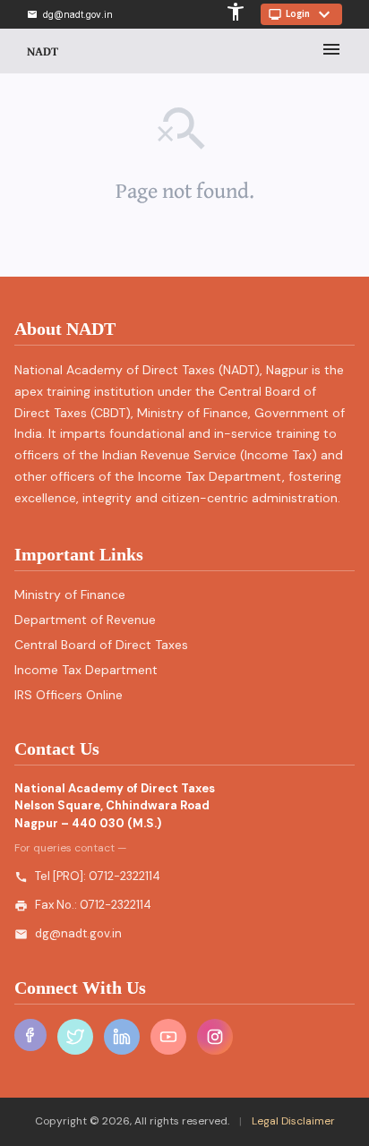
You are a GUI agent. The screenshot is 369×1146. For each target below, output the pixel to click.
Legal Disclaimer (292, 1121)
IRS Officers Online (68, 695)
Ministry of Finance (69, 594)
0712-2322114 (124, 876)
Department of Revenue (85, 619)
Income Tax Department (86, 670)
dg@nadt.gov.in (78, 933)
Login (301, 14)
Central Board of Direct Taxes (101, 645)
